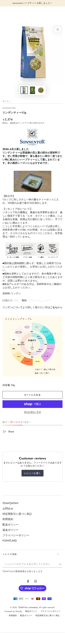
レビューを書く (32, 473)
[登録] (60, 564)
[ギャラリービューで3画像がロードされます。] (40, 90)
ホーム (5, 101)
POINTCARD (9, 541)
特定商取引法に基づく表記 (48, 615)
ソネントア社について (17, 209)
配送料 (13, 123)
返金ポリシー (10, 530)
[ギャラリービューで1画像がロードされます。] (24, 90)
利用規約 (7, 519)
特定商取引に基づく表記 (17, 514)
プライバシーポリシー (15, 535)
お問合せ (7, 508)
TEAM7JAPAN (10, 503)
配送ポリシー (10, 524)
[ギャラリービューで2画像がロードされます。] (32, 90)
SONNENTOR (9, 108)
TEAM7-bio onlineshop (28, 607)
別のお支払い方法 (32, 412)
